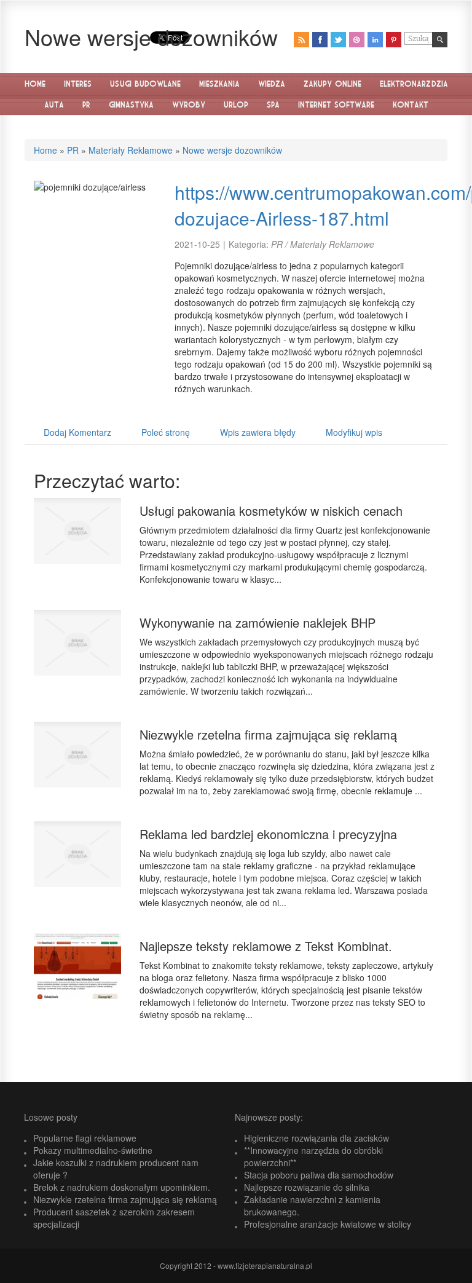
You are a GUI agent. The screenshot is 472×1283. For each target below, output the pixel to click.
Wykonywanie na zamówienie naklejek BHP (258, 622)
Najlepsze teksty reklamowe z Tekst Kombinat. (266, 946)
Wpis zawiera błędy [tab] (258, 432)
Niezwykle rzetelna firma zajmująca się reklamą (268, 734)
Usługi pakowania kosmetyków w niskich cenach (271, 510)
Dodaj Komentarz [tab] (77, 432)
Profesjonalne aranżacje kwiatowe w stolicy (327, 1224)
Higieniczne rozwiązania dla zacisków (316, 1138)
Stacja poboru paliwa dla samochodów (318, 1175)
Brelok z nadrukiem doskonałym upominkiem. (121, 1187)
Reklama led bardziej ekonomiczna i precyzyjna (268, 834)
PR (73, 150)
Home (45, 150)
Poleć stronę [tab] (165, 432)
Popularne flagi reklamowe (84, 1138)
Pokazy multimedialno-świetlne (92, 1150)
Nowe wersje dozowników (232, 150)
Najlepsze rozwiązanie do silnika (306, 1187)
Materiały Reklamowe (130, 150)
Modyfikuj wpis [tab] (354, 432)
